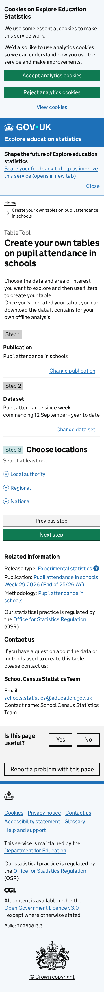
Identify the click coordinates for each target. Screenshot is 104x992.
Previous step (52, 520)
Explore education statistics (42, 139)
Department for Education (35, 850)
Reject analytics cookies (52, 92)
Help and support (25, 830)
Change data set (75, 429)
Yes (64, 739)
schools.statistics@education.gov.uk (48, 697)
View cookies (52, 107)
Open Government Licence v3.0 (41, 907)
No (92, 739)
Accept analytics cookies (52, 75)
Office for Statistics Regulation (49, 619)
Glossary (74, 821)
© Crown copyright (52, 976)
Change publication (72, 370)
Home (10, 203)
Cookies (13, 812)
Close (93, 186)
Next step (51, 534)
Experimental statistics (68, 568)
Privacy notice (44, 812)
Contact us (78, 812)
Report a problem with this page (52, 769)
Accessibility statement (32, 821)
